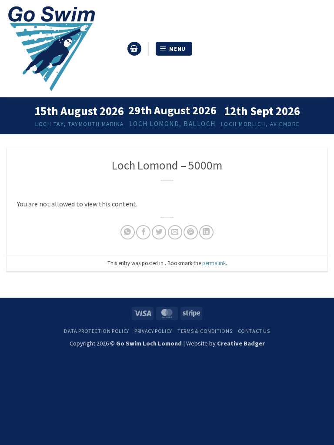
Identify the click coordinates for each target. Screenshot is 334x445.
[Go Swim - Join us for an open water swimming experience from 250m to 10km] (63, 48)
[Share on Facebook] (143, 232)
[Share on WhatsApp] (127, 232)
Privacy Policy (153, 331)
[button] (134, 49)
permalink (214, 262)
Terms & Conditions (204, 331)
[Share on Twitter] (159, 232)
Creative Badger (241, 343)
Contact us (254, 331)
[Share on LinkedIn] (206, 232)
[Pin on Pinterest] (191, 232)
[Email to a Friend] (175, 232)
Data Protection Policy (96, 331)
